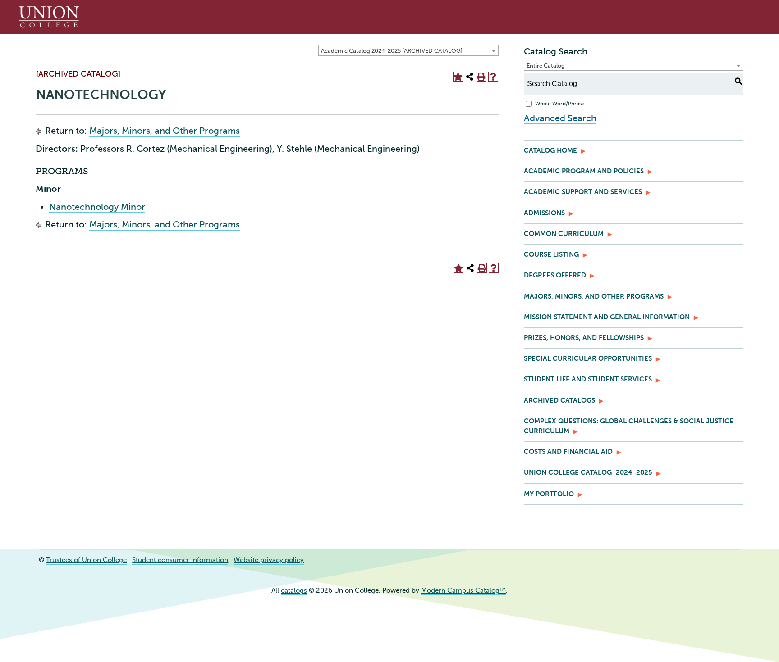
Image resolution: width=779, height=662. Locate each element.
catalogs (294, 590)
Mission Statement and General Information (607, 317)
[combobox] (408, 50)
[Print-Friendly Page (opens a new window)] (481, 77)
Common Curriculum (564, 234)
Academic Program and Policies (584, 171)
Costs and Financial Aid (568, 452)
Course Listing (551, 254)
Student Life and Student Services (588, 379)
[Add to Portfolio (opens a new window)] (458, 77)
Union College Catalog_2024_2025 (588, 472)
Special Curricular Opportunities (588, 358)
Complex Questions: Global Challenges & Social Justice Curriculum (628, 426)
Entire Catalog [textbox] (546, 65)
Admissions (544, 213)
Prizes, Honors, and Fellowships (584, 338)
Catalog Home (550, 150)
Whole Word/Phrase (560, 103)
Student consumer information (180, 560)
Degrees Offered (555, 275)
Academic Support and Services (583, 192)
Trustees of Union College (86, 560)
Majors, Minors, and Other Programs (164, 130)
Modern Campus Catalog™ (463, 590)
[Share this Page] (470, 77)
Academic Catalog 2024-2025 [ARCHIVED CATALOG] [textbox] (392, 50)
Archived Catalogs (559, 400)
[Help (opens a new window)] (493, 77)
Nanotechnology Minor (97, 206)
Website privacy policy (269, 560)
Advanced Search (560, 118)
